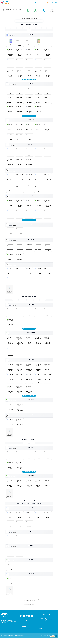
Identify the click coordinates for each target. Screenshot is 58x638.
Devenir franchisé (27, 628)
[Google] (32, 616)
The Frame (28, 503)
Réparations (37, 2)
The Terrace (39, 503)
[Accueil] (17, 2)
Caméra (46, 615)
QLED (23, 503)
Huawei (52, 624)
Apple (41, 624)
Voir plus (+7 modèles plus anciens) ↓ (29, 220)
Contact (16, 635)
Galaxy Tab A (15, 299)
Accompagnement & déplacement (25, 620)
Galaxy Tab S (30, 299)
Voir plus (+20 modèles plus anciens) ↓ (29, 395)
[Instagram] (21, 616)
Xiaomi (48, 624)
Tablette (45, 618)
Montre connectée (49, 619)
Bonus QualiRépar (23, 621)
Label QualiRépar (11, 635)
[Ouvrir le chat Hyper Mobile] (56, 636)
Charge (50, 614)
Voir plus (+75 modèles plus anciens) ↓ (29, 79)
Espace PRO (22, 628)
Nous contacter (22, 622)
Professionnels (48, 2)
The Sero (33, 503)
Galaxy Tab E (42, 299)
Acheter (42, 2)
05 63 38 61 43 (3, 622)
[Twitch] (29, 616)
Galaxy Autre (25, 442)
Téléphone (41, 618)
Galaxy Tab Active (23, 299)
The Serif (18, 503)
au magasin (13, 11)
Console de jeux (42, 619)
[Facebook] (24, 616)
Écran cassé (42, 614)
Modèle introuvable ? (53, 636)
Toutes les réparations (43, 620)
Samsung (44, 624)
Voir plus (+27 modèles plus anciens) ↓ (29, 115)
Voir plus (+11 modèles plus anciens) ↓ (29, 471)
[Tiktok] (27, 616)
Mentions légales (4, 635)
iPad (49, 618)
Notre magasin (21, 635)
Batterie (46, 614)
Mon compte (54, 2)
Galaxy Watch (32, 442)
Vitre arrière (41, 615)
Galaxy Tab (36, 299)
